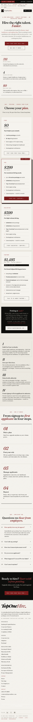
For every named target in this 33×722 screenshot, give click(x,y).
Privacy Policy (18, 705)
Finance (4, 621)
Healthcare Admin (6, 656)
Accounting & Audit (6, 629)
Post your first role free (16, 43)
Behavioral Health (6, 659)
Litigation (3, 640)
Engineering (6, 665)
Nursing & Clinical (6, 649)
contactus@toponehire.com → (16, 328)
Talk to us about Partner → (16, 298)
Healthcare (6, 646)
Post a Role (27, 10)
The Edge (3, 681)
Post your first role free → (16, 153)
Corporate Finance (6, 627)
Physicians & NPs (6, 651)
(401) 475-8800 (5, 691)
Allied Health (4, 654)
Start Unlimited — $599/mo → (16, 245)
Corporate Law (5, 638)
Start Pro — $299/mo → (16, 198)
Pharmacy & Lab (5, 661)
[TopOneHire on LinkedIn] (7, 712)
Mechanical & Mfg (6, 668)
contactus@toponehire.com (16, 323)
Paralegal (3, 643)
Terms (3, 699)
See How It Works (16, 48)
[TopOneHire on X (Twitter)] (11, 712)
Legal (3, 635)
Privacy (3, 696)
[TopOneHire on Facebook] (14, 712)
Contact (3, 686)
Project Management (7, 673)
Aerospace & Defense (7, 670)
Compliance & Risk (6, 632)
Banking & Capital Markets (8, 624)
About (2, 678)
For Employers (5, 683)
